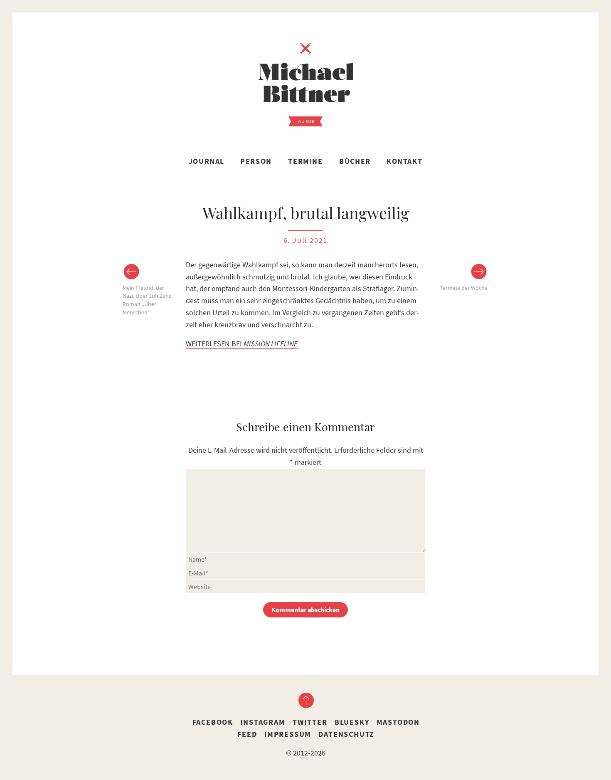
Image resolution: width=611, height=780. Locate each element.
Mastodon (398, 722)
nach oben (305, 700)
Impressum (287, 734)
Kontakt (404, 161)
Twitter (310, 722)
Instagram (262, 722)
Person (256, 161)
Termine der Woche (464, 287)
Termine (305, 161)
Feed (247, 734)
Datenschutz (346, 734)
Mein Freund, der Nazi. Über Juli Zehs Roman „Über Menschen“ (147, 300)
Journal (206, 161)
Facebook (212, 722)
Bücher (355, 161)
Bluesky (352, 722)
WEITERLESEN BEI (242, 343)
